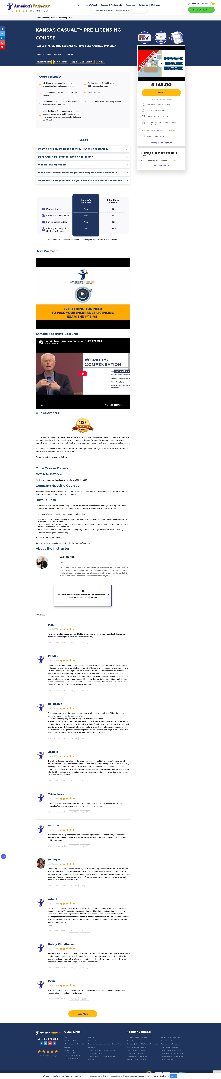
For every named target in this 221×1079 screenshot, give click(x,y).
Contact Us (143, 5)
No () (85, 643)
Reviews (100, 62)
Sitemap (91, 1059)
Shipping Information (95, 1053)
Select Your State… (167, 1059)
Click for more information (161, 165)
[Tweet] (2, 33)
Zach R (53, 752)
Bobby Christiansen (62, 944)
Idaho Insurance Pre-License (136, 1050)
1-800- (199, 4)
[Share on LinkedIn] (2, 38)
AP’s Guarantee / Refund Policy (74, 1044)
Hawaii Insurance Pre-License (136, 1047)
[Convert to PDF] (2, 42)
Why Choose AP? (70, 1041)
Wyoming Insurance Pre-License (172, 1056)
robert (52, 899)
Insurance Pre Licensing (72, 1058)
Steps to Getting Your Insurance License (101, 1056)
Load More (83, 1014)
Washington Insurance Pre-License (172, 1053)
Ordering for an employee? (161, 143)
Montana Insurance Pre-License (171, 1038)
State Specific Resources (72, 1055)
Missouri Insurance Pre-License (137, 1059)
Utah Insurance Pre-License (170, 1047)
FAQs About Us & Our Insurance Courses (101, 1050)
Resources (130, 5)
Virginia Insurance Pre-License (171, 1050)
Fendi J (53, 656)
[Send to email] (2, 47)
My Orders (155, 5)
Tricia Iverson (57, 794)
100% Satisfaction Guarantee (161, 99)
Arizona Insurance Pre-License (137, 1038)
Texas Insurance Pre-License (170, 1044)
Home (79, 5)
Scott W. (54, 825)
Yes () (74, 643)
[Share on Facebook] (2, 28)
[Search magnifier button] (93, 10)
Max (51, 625)
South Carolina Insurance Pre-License (173, 1041)
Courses (104, 5)
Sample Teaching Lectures (82, 62)
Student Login (201, 9)
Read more (164, 1076)
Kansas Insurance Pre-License (137, 1056)
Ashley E (54, 859)
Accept (173, 1076)
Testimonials (116, 5)
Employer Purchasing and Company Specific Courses (105, 1044)
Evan (51, 981)
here (46, 491)
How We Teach (91, 5)
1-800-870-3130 (81, 480)
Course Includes (43, 62)
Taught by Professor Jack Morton (48, 54)
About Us (91, 1038)
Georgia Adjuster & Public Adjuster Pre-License (142, 1044)
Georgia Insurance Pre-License (137, 1041)
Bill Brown (55, 704)
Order (161, 92)
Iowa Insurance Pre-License (136, 1053)
